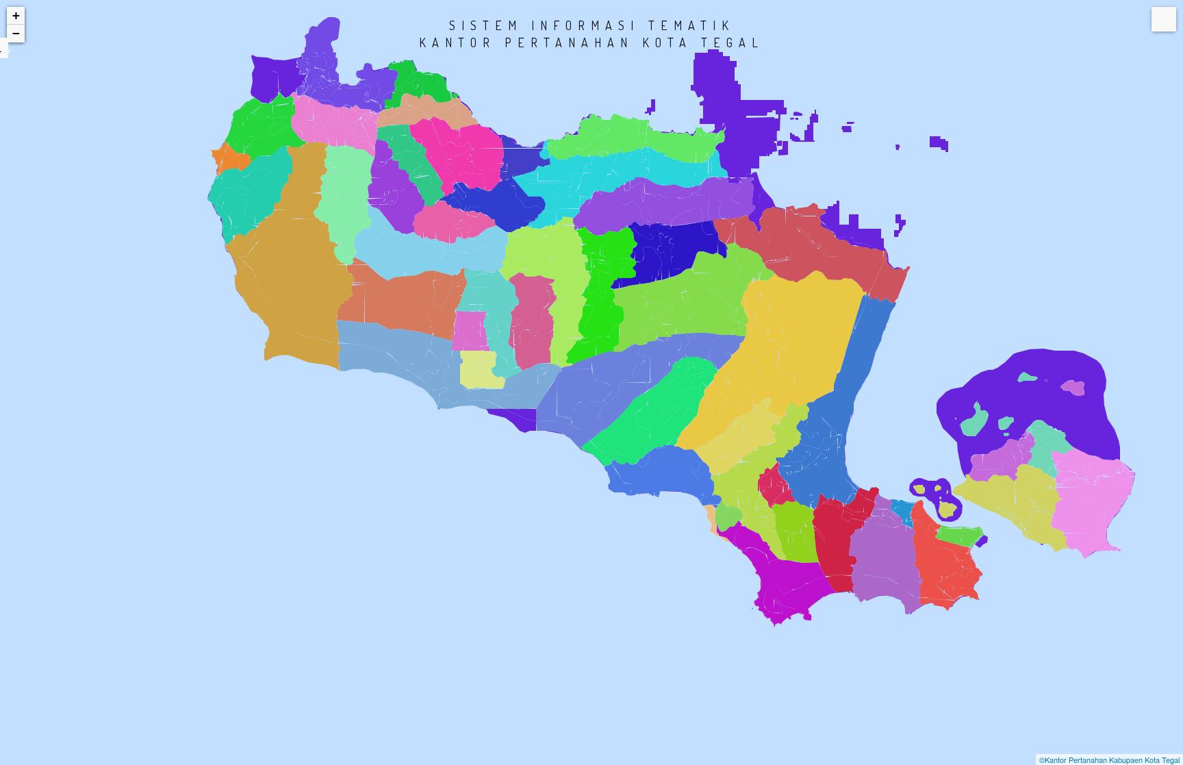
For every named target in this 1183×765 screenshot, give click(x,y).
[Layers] (1164, 19)
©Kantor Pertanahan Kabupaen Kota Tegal (1109, 759)
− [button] (16, 33)
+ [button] (16, 15)
